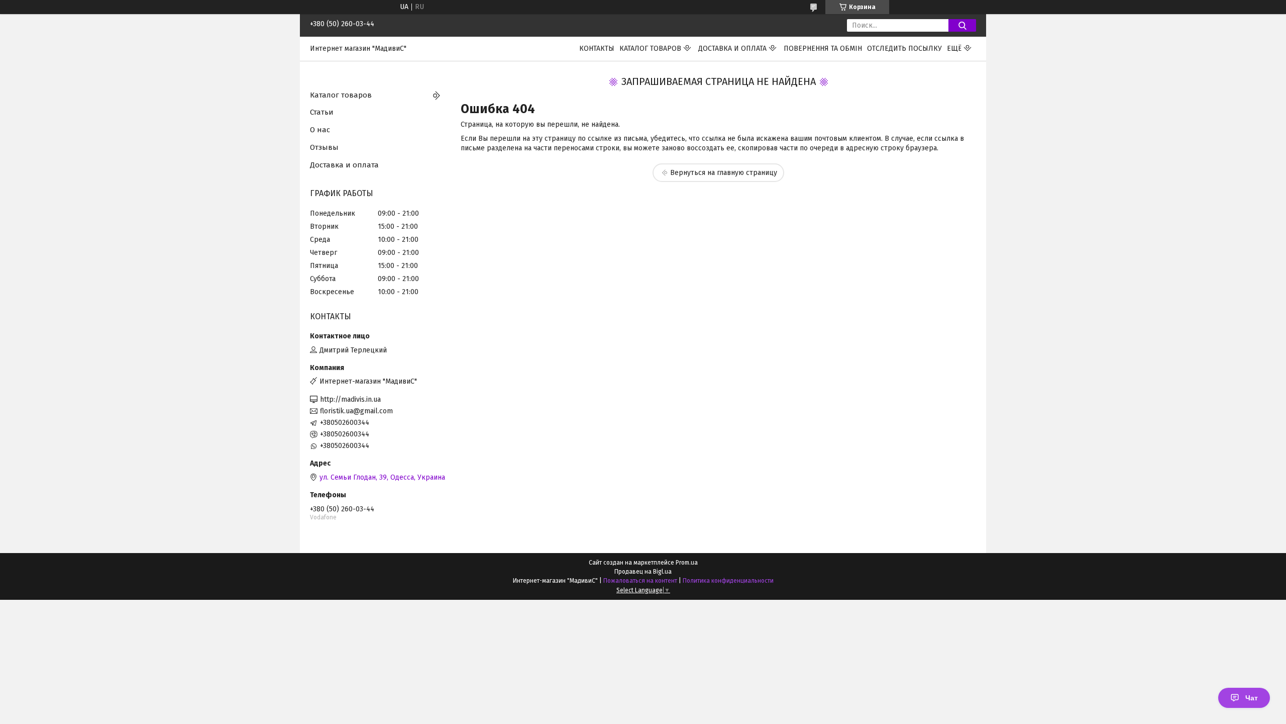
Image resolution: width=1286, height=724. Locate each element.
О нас (320, 129)
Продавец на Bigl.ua (643, 571)
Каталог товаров (650, 48)
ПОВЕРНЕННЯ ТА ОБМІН (823, 48)
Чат (1251, 698)
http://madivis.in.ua (350, 399)
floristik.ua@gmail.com (356, 411)
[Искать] (962, 25)
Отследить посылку (904, 48)
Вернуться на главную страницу (723, 172)
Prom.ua (687, 562)
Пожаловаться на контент (640, 580)
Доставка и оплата (732, 48)
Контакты (596, 48)
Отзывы (324, 147)
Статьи (322, 112)
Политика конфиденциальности (728, 580)
